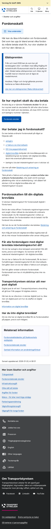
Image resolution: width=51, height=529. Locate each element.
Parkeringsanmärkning (11, 402)
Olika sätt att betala (10, 388)
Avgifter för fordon (10, 392)
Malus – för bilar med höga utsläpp (16, 397)
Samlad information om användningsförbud (22, 350)
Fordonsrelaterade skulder (15, 345)
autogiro (9, 141)
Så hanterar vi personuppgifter (15, 522)
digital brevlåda (12, 153)
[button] (32, 10)
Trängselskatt (7, 374)
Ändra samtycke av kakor (28, 517)
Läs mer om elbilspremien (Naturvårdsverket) (24, 89)
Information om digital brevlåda (15, 306)
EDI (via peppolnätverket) (16, 149)
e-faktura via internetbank (17, 145)
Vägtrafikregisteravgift (11, 406)
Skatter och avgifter (11, 17)
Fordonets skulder (11, 119)
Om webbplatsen (9, 517)
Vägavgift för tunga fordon (13, 411)
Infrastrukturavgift (9, 383)
